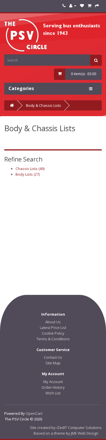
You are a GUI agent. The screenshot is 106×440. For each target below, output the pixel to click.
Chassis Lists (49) (30, 168)
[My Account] (72, 5)
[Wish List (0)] (82, 5)
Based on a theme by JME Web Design (66, 433)
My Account (53, 381)
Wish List (53, 393)
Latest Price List (53, 327)
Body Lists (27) (28, 174)
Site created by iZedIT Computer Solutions (66, 427)
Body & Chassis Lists (43, 105)
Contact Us (53, 357)
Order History (53, 387)
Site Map (53, 362)
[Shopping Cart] (89, 5)
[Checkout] (97, 5)
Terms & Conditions (53, 338)
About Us (53, 321)
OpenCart (34, 413)
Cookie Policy (53, 333)
